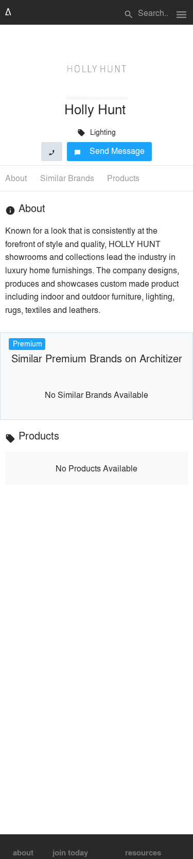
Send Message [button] (109, 150)
